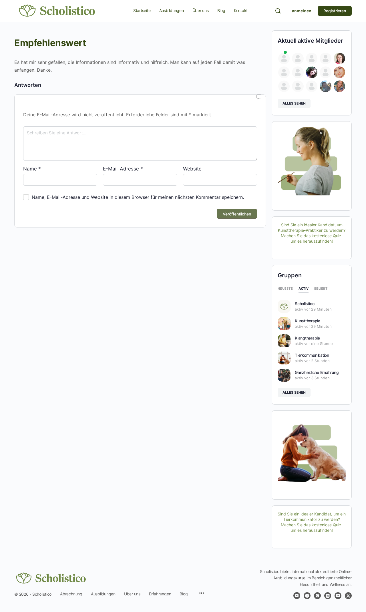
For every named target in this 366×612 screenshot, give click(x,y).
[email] (296, 595)
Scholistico (304, 303)
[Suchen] (278, 10)
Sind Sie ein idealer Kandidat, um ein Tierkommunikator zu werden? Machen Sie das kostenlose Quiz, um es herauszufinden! (312, 522)
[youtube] (338, 595)
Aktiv (304, 289)
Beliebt (320, 289)
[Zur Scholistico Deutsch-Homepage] (57, 10)
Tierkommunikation (312, 355)
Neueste (285, 289)
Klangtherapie (307, 338)
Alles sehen (294, 103)
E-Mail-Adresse (123, 169)
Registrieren (334, 10)
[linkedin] (327, 595)
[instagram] (317, 595)
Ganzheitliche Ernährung (317, 372)
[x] (348, 595)
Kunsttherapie (307, 320)
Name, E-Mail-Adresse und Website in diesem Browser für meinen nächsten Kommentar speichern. (138, 197)
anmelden (301, 10)
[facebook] (307, 595)
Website (192, 169)
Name (32, 169)
